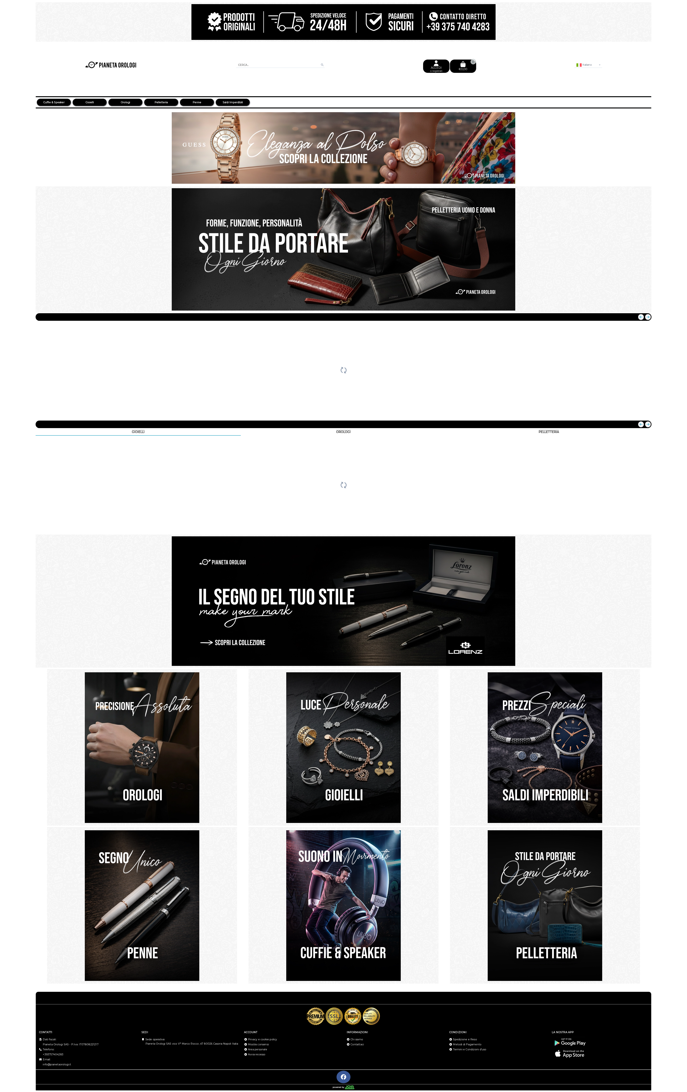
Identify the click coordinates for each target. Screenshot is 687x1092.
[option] (54, 102)
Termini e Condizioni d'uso (469, 1049)
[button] (641, 179)
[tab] (622, 179)
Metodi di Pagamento (467, 1044)
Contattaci (357, 1044)
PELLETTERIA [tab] (549, 432)
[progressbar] (343, 370)
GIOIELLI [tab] (138, 432)
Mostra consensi (258, 1044)
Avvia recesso (256, 1054)
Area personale (257, 1049)
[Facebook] (343, 1077)
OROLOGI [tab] (343, 432)
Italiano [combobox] (587, 64)
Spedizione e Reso (465, 1039)
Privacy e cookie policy (262, 1039)
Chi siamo (356, 1039)
